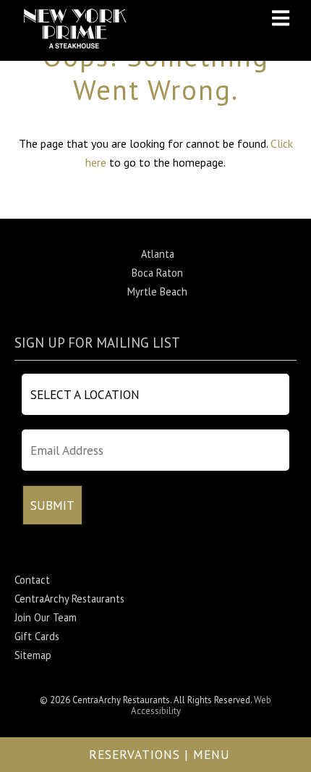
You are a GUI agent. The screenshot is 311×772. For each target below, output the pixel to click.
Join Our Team (45, 617)
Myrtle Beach (157, 291)
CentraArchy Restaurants (69, 598)
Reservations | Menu (159, 754)
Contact (32, 580)
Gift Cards (36, 636)
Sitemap (32, 655)
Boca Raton (157, 273)
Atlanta (157, 254)
